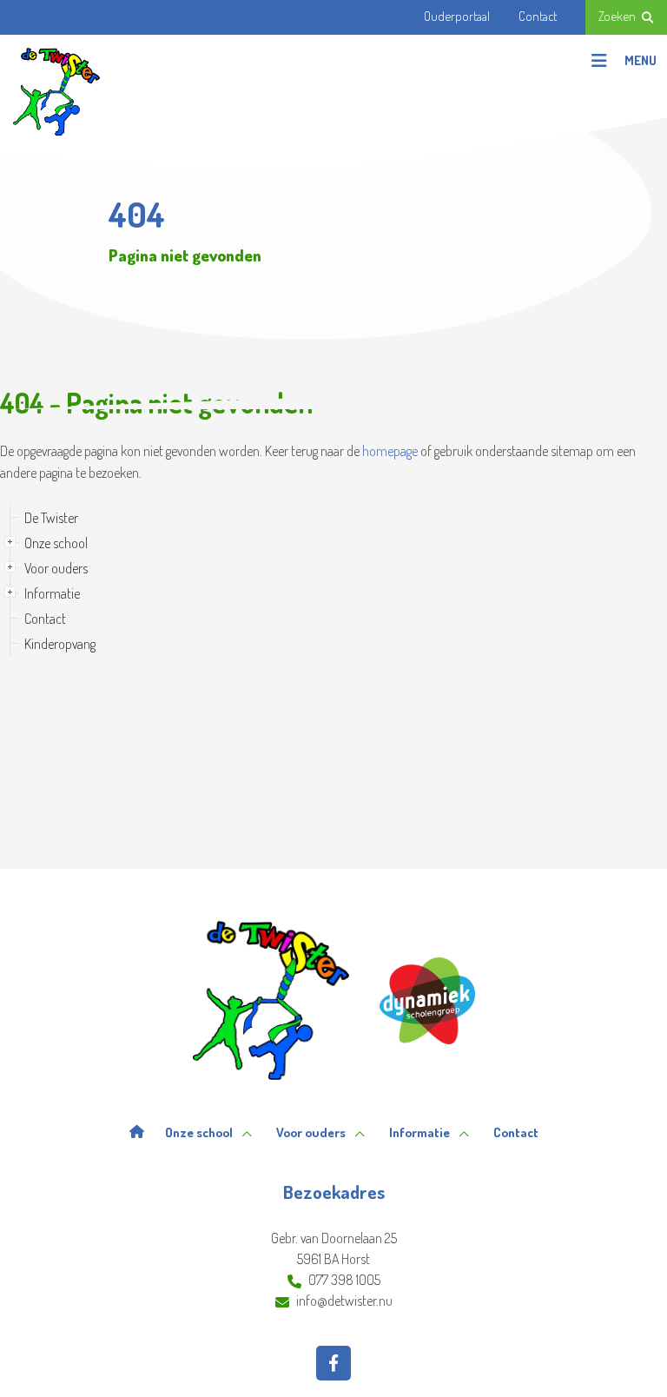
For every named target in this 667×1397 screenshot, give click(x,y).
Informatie (52, 593)
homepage (390, 451)
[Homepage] (136, 1132)
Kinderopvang (60, 643)
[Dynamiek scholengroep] (427, 1000)
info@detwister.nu (344, 1300)
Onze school (56, 543)
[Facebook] (333, 1363)
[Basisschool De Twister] (56, 92)
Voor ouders (56, 568)
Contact (45, 618)
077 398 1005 (344, 1279)
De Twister (51, 517)
